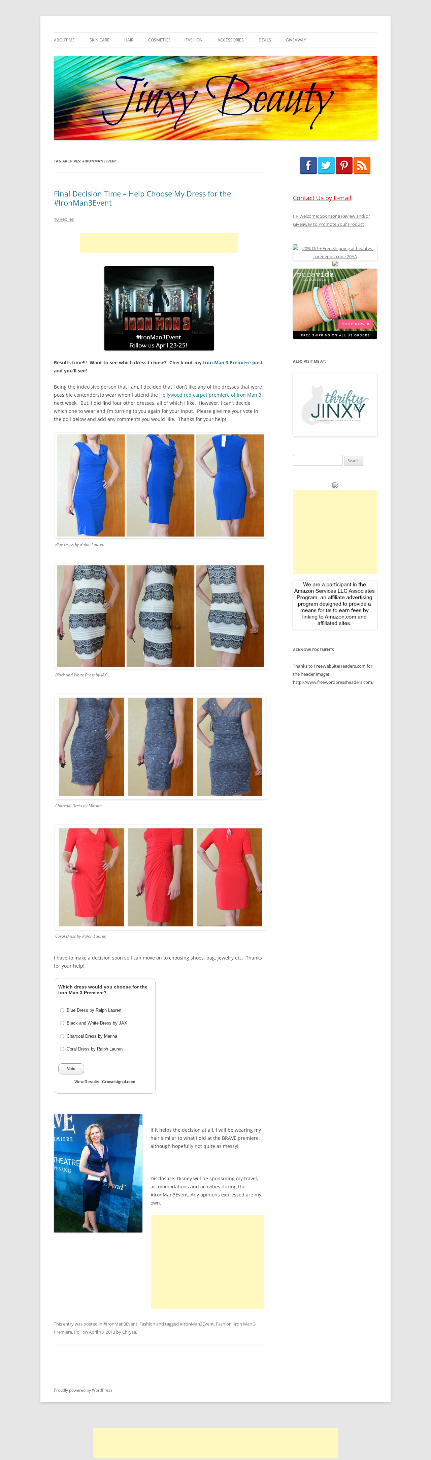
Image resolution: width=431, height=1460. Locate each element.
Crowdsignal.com (118, 1081)
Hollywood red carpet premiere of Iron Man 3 (210, 395)
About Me (64, 40)
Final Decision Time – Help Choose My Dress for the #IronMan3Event (142, 197)
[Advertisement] (159, 243)
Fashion (194, 40)
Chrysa (129, 1332)
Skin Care (99, 40)
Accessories (231, 40)
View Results (86, 1081)
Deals (265, 40)
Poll (77, 1332)
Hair (128, 40)
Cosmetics (159, 40)
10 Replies (64, 219)
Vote (71, 1068)
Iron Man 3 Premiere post (233, 362)
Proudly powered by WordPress (83, 1390)
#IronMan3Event (120, 1324)
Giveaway (296, 40)
